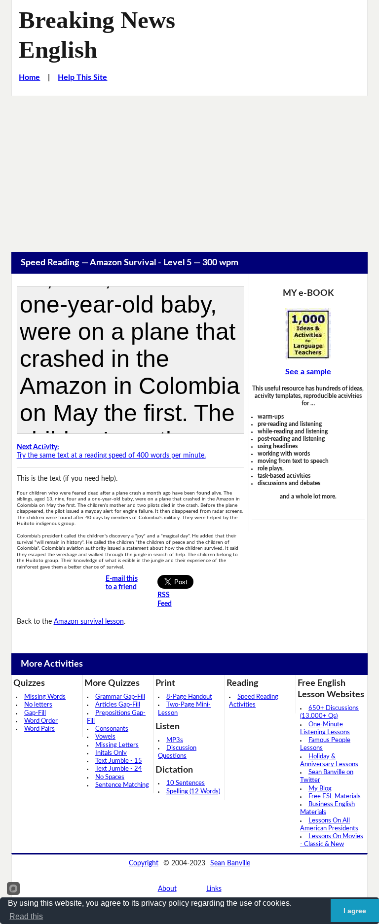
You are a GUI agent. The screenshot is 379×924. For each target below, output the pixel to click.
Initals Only (111, 753)
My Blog (320, 788)
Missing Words (45, 697)
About (167, 889)
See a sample (308, 372)
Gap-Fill (35, 713)
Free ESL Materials (334, 796)
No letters (38, 705)
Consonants (111, 729)
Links (214, 889)
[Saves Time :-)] (308, 333)
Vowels (105, 737)
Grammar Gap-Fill (120, 697)
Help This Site (82, 77)
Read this (26, 916)
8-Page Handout (189, 697)
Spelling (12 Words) (193, 791)
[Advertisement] (189, 170)
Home (29, 77)
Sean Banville (230, 863)
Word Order (41, 721)
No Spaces (109, 777)
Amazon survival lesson (89, 621)
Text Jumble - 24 (118, 769)
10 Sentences (185, 783)
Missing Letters (117, 745)
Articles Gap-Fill (117, 705)
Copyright (143, 863)
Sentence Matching (122, 785)
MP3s (174, 740)
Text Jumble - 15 (118, 761)
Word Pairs (39, 729)
